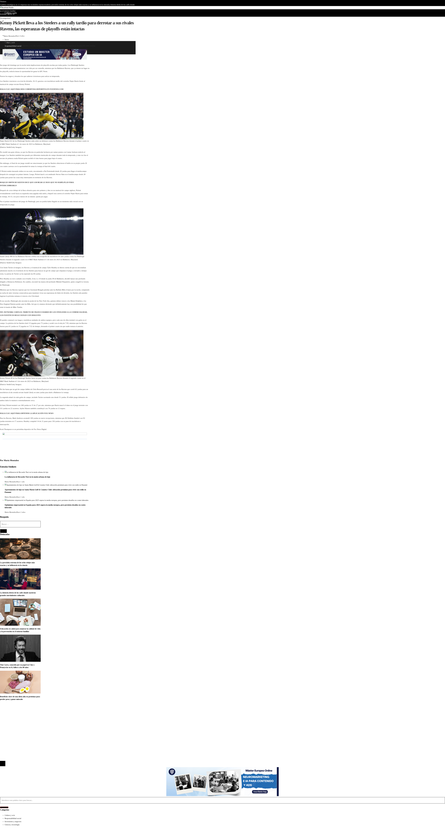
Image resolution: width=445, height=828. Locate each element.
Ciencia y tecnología (12, 709)
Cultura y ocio (10, 712)
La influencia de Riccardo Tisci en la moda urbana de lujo (27, 477)
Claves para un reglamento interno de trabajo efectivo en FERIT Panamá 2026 (58, 8)
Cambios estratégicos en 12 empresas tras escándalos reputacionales (24, 5)
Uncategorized (5, 18)
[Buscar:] (20, 524)
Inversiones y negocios (13, 715)
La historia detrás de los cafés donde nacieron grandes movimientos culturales (35, 733)
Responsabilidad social (13, 719)
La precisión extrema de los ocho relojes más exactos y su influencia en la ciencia (78, 5)
